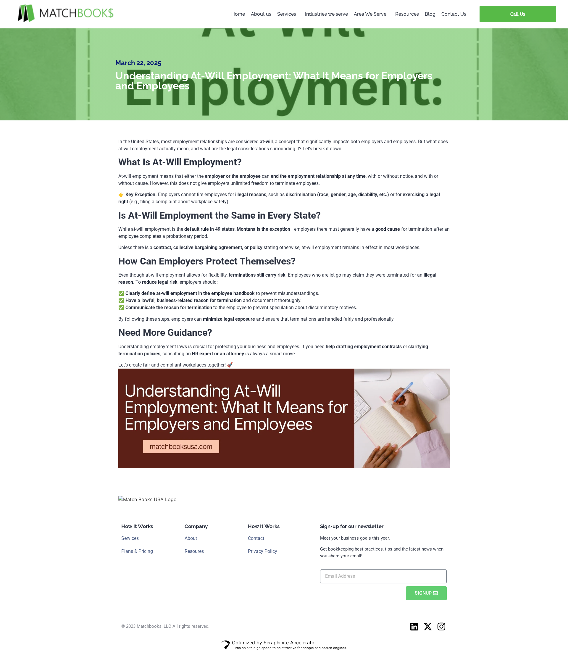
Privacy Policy (262, 551)
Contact (256, 538)
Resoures (194, 551)
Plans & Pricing (137, 551)
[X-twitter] (427, 626)
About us (261, 14)
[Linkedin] (414, 626)
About (191, 538)
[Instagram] (441, 626)
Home (238, 14)
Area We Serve (370, 14)
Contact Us (453, 14)
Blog (430, 14)
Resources (407, 14)
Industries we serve (326, 14)
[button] (288, 14)
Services (286, 14)
